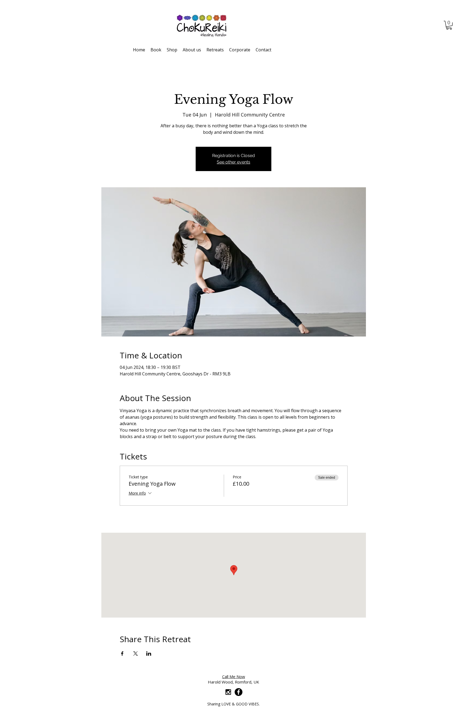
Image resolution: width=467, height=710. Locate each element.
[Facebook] (238, 692)
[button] (449, 25)
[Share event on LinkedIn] (148, 653)
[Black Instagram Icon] (228, 692)
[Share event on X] (135, 653)
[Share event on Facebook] (122, 653)
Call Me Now (233, 676)
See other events (233, 162)
